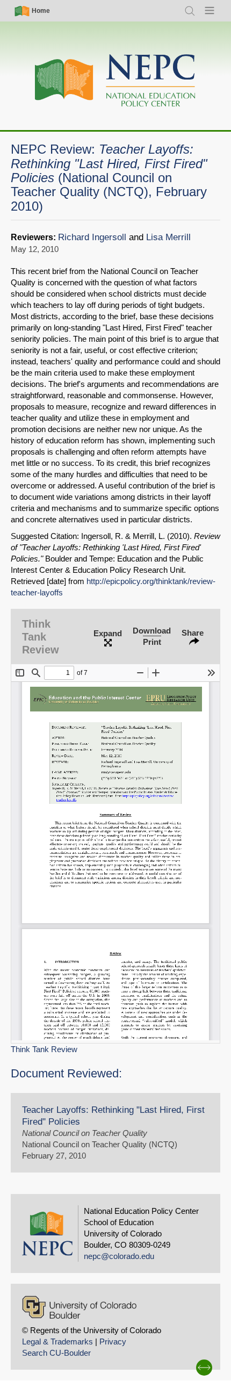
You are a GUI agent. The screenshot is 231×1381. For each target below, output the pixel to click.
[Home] (115, 80)
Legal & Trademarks (57, 1341)
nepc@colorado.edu (119, 1256)
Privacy (112, 1341)
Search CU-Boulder (56, 1352)
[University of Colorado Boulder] (79, 1307)
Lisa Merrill (168, 237)
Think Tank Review (44, 1049)
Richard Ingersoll (92, 237)
